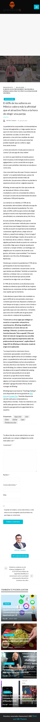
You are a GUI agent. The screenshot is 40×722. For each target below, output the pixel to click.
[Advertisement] (20, 35)
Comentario (7, 445)
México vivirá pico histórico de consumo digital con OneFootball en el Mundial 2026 (18, 698)
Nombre (6, 475)
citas (26, 416)
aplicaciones (20, 87)
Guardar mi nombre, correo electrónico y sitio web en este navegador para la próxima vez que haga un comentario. (19, 512)
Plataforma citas (10, 422)
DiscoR (5, 619)
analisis (7, 603)
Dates (7, 419)
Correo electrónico (10, 485)
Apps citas (17, 416)
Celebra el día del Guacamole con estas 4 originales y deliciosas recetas (17, 641)
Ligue (22, 419)
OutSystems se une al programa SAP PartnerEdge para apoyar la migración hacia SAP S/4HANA (18, 669)
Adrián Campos (11, 120)
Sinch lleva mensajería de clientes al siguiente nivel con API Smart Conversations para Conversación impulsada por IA (18, 611)
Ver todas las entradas (20, 556)
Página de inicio (8, 87)
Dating (14, 419)
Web (4, 495)
